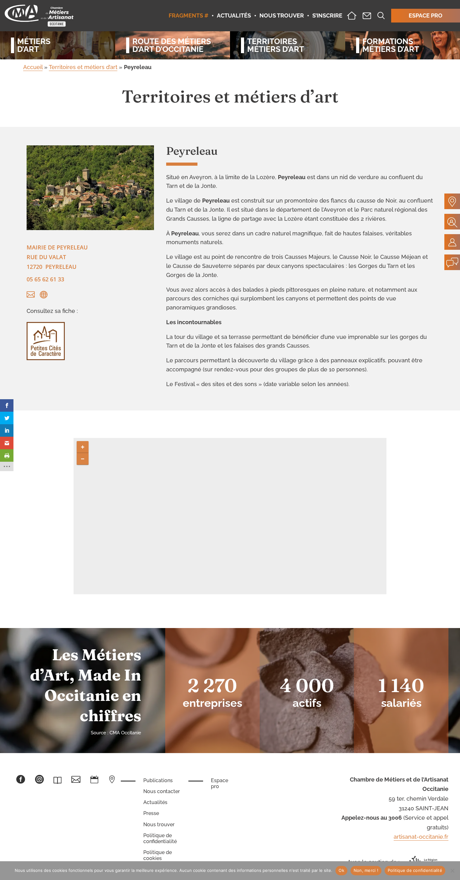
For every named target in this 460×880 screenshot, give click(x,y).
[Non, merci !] (452, 870)
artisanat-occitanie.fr (421, 836)
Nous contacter (161, 791)
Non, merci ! (366, 870)
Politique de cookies (157, 855)
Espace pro (219, 783)
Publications (158, 780)
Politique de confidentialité (160, 838)
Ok (341, 870)
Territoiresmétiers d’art (275, 45)
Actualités (155, 802)
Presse (151, 813)
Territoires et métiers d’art (83, 67)
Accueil (33, 67)
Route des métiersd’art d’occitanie (171, 45)
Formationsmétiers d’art (390, 45)
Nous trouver (159, 824)
